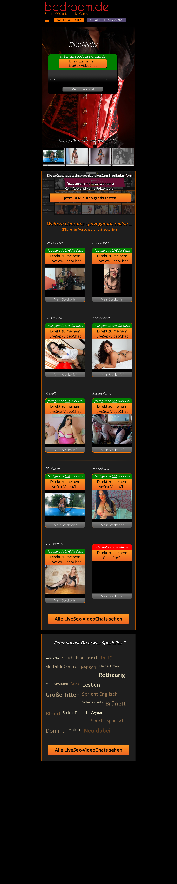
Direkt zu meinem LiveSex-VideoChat (83, 63)
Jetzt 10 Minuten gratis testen (90, 197)
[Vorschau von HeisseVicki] (65, 367)
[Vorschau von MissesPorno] (112, 442)
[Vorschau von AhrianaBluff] (112, 292)
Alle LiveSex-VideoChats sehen (88, 619)
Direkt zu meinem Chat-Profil (112, 555)
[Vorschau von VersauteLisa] (65, 593)
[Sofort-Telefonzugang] (52, 18)
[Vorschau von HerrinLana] (112, 518)
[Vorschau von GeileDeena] (65, 292)
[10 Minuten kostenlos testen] (51, 18)
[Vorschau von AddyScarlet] (112, 367)
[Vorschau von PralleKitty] (65, 442)
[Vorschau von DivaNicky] (65, 518)
